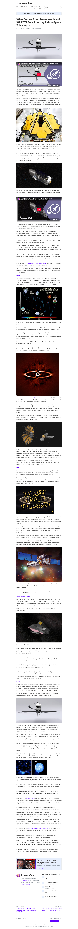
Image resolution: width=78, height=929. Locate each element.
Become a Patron (54, 920)
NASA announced (30, 798)
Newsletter (30, 6)
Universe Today (26, 3)
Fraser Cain (20, 28)
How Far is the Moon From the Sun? (52, 891)
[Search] (60, 7)
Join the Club (35, 7)
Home (17, 6)
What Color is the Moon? (51, 896)
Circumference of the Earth (51, 882)
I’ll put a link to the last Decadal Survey (36, 263)
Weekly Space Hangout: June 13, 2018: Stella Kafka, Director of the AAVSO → (52, 909)
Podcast (25, 6)
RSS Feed (40, 7)
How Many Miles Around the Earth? (52, 877)
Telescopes (38, 28)
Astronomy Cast (26, 884)
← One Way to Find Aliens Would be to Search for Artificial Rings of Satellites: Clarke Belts (26, 910)
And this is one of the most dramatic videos (27, 398)
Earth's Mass (48, 886)
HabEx (18, 275)
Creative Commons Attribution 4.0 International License (44, 926)
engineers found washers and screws (38, 828)
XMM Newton (52, 526)
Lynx (17, 467)
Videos (21, 6)
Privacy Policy (42, 924)
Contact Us (35, 924)
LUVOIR (18, 681)
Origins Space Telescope (23, 596)
